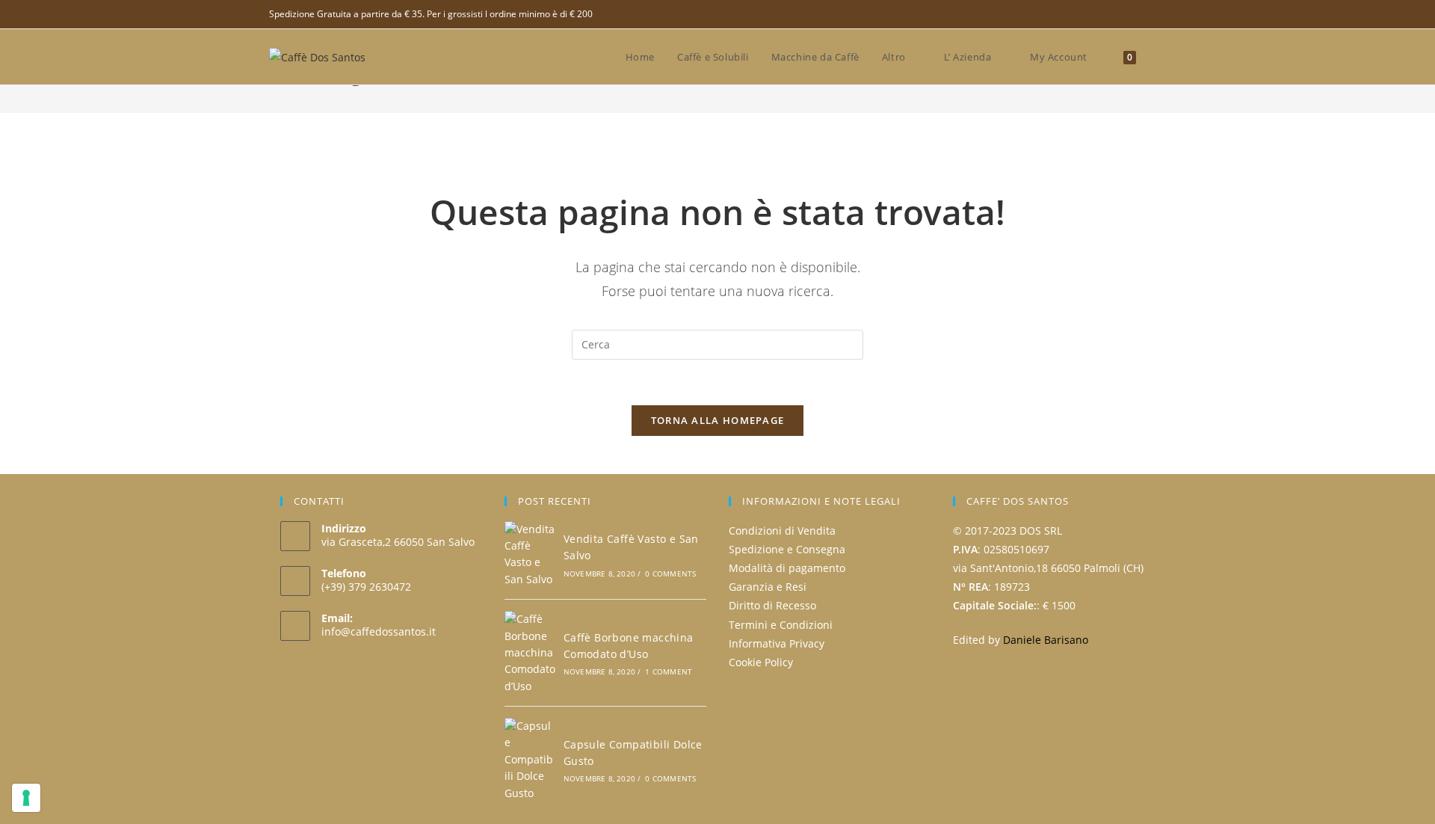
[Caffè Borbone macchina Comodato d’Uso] (529, 653)
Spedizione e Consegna (787, 549)
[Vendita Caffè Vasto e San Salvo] (529, 554)
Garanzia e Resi (767, 586)
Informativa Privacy (776, 643)
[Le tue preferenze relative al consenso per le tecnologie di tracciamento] (26, 798)
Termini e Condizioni (781, 625)
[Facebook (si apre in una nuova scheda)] (1159, 14)
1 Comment (668, 671)
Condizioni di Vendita (782, 530)
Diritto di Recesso (772, 605)
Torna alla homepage (718, 420)
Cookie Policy (761, 662)
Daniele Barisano (1045, 640)
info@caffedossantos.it (378, 631)
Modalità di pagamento (787, 568)
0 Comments (670, 573)
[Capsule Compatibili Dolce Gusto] (529, 760)
